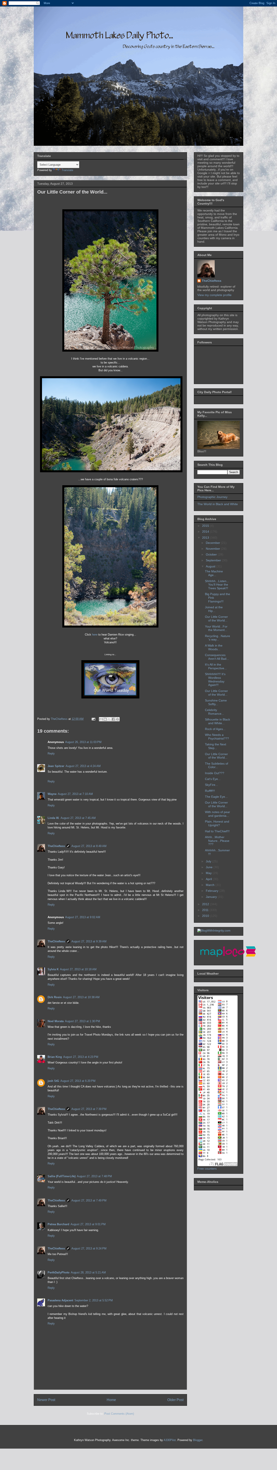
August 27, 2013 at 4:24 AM (83, 766)
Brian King (55, 1056)
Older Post (175, 1400)
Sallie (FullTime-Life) (62, 1176)
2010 (206, 916)
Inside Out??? (214, 773)
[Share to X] (109, 719)
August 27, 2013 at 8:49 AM (88, 846)
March (210, 885)
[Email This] (101, 719)
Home (111, 1400)
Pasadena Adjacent (60, 1300)
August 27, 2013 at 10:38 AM (81, 997)
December (213, 542)
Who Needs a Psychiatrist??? (217, 736)
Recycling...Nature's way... (217, 637)
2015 (206, 525)
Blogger (197, 1440)
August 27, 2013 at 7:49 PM (88, 1200)
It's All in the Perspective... (216, 666)
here (95, 634)
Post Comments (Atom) (119, 1413)
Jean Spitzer (56, 766)
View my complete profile (214, 295)
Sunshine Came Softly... (216, 702)
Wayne (52, 794)
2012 (206, 904)
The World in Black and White (217, 504)
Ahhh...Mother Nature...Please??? (217, 840)
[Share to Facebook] (113, 719)
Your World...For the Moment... (216, 628)
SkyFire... (211, 784)
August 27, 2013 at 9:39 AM (88, 941)
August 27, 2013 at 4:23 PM (80, 1056)
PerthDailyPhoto (58, 1272)
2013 (206, 537)
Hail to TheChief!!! (217, 831)
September (214, 560)
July (209, 861)
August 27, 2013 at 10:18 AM (78, 969)
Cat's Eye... (213, 779)
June (209, 867)
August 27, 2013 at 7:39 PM (88, 1109)
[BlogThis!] (105, 719)
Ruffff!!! (210, 791)
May (209, 873)
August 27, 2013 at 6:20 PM (77, 1080)
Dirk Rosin (55, 997)
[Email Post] (93, 719)
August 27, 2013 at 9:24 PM (88, 1248)
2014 (206, 531)
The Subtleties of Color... (216, 765)
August (211, 566)
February (212, 890)
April (209, 879)
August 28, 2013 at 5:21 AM (88, 1272)
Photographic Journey (212, 497)
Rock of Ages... (215, 729)
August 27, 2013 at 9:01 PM (88, 1224)
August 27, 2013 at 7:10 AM (75, 794)
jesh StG (53, 1080)
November (213, 548)
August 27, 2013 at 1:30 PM (82, 1021)
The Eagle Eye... (216, 796)
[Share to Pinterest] (117, 719)
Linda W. (53, 818)
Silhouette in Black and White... (217, 721)
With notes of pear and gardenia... (217, 813)
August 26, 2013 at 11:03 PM (83, 742)
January (212, 896)
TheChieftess (56, 846)
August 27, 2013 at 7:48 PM (94, 1176)
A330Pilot (170, 1440)
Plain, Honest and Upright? (217, 823)
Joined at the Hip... (214, 609)
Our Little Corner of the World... (216, 618)
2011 (205, 910)
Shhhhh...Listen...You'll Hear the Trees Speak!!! (217, 584)
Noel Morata (56, 1021)
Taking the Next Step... (215, 746)
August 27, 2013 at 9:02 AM (82, 917)
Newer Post (46, 1400)
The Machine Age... (214, 573)
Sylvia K (53, 969)
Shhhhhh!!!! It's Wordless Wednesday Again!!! (215, 679)
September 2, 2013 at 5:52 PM (93, 1300)
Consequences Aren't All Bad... (217, 656)
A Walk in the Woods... (213, 647)
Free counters (207, 1168)
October (212, 554)
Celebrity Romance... (214, 711)
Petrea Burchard (58, 1224)
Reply (51, 753)
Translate (67, 170)
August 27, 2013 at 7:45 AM (78, 818)
